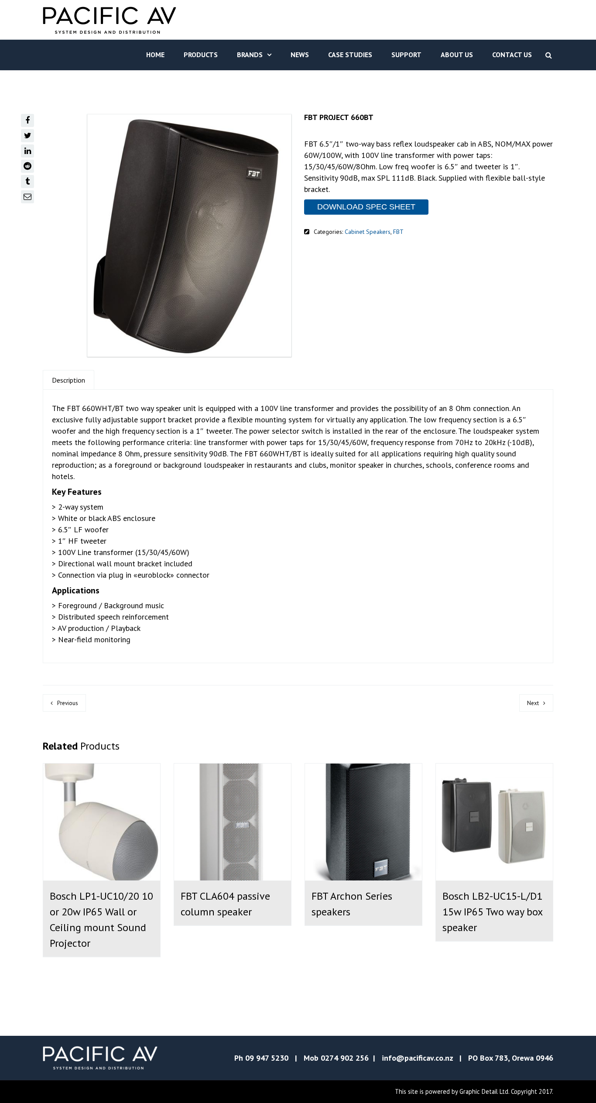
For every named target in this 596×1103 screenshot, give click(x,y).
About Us (457, 54)
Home (155, 54)
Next (533, 703)
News (300, 54)
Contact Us (512, 54)
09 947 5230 (266, 1058)
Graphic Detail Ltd (483, 1091)
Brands (250, 54)
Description (68, 380)
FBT (398, 232)
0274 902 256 (345, 1058)
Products (201, 54)
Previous (67, 703)
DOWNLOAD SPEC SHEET (366, 206)
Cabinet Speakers (367, 232)
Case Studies (350, 54)
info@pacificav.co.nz (417, 1058)
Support (406, 54)
